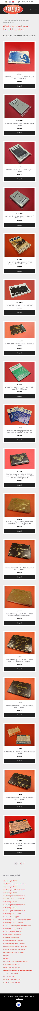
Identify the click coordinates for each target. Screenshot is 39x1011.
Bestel (19, 86)
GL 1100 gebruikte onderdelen (14, 890)
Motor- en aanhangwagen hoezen (16, 961)
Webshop (11, 20)
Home (5, 20)
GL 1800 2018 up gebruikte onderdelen (17, 925)
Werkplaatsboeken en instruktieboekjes (18, 970)
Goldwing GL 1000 (10, 881)
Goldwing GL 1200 (10, 893)
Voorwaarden (23, 996)
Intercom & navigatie (11, 937)
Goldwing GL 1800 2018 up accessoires (17, 920)
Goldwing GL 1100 (10, 887)
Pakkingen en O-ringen (12, 967)
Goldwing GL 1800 (10, 908)
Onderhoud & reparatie (12, 964)
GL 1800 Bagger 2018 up (13, 931)
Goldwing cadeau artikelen (13, 940)
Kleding (6, 958)
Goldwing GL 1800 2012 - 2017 (14, 914)
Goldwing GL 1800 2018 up (13, 922)
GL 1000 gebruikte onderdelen (14, 884)
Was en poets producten (12, 979)
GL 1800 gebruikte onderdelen (14, 911)
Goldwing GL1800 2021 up (13, 928)
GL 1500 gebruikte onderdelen (14, 905)
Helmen (6, 955)
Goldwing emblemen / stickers (14, 943)
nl (14, 2)
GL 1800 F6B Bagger (11, 917)
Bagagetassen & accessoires (14, 952)
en (11, 2)
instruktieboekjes (12, 973)
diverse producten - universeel (14, 949)
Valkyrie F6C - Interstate (12, 934)
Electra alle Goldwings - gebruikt (15, 946)
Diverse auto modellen (12, 982)
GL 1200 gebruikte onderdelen (14, 896)
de (8, 2)
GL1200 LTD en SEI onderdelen (14, 899)
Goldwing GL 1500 (10, 902)
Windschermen (9, 976)
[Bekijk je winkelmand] (30, 9)
